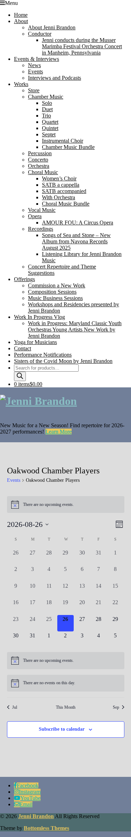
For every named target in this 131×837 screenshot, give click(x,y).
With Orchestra (58, 197)
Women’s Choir (59, 178)
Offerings (24, 279)
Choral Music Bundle (65, 204)
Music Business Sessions (55, 298)
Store (33, 90)
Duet (47, 109)
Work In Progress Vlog (39, 317)
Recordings (40, 229)
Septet (49, 134)
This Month (65, 707)
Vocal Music (42, 210)
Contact (22, 348)
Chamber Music (45, 97)
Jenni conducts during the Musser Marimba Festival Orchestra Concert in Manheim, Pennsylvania (82, 46)
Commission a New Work (56, 285)
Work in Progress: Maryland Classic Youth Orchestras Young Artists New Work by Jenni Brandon (75, 329)
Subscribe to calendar (62, 729)
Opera (35, 216)
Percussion (40, 153)
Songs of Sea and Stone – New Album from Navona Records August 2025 (76, 241)
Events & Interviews (36, 59)
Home (21, 15)
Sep (116, 707)
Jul (14, 707)
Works (21, 84)
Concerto (38, 160)
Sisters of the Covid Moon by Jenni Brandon (63, 361)
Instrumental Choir (62, 141)
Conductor (39, 34)
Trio (46, 116)
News (34, 65)
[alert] (65, 504)
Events (35, 71)
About (21, 21)
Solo (47, 103)
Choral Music (43, 172)
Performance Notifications (43, 355)
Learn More (58, 432)
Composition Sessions (52, 292)
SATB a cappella (60, 185)
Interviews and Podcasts (54, 78)
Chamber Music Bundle (68, 147)
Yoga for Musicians (35, 342)
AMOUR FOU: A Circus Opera (77, 223)
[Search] (20, 376)
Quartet (50, 122)
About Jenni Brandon (51, 27)
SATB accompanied (64, 191)
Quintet (50, 128)
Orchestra (38, 166)
